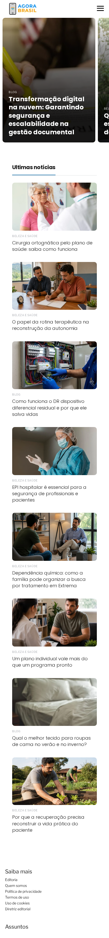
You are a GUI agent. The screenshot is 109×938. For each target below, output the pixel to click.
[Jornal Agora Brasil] (23, 8)
